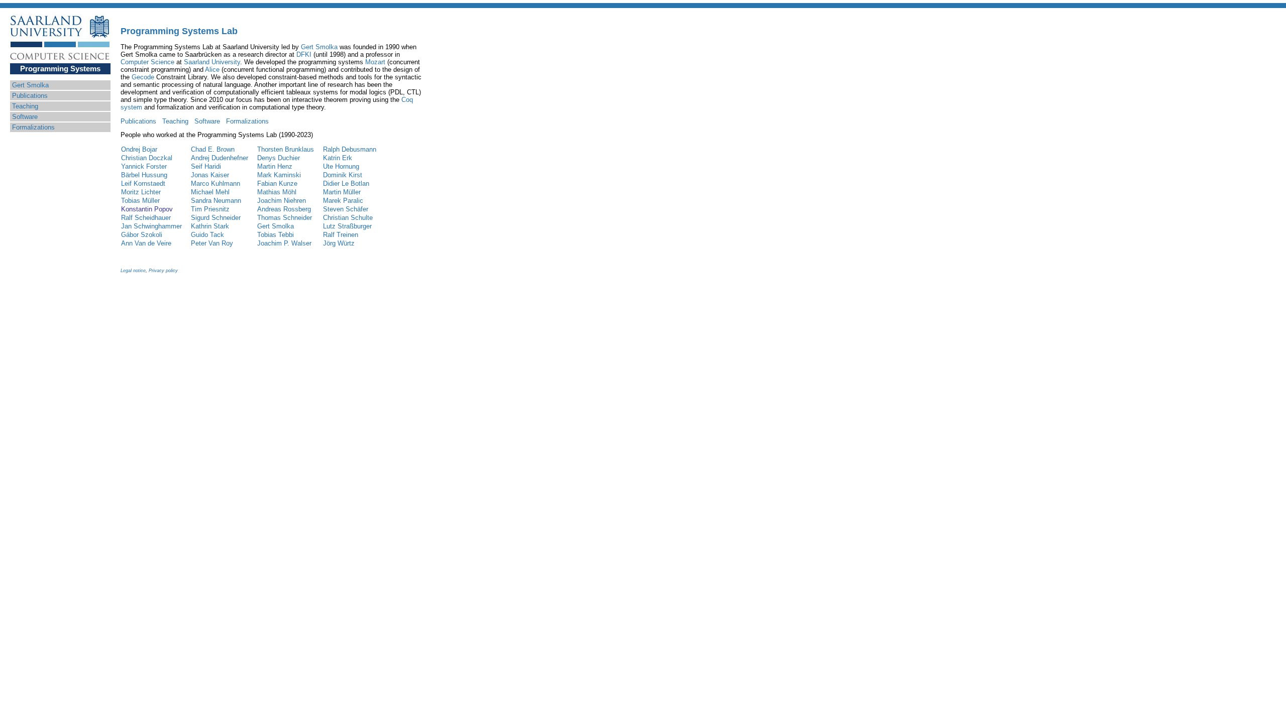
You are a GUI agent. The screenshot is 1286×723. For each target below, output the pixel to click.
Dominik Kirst (342, 175)
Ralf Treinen (340, 234)
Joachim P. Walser (284, 243)
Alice (212, 69)
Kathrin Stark (210, 226)
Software (25, 116)
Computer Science (147, 62)
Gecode (143, 77)
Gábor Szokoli (141, 234)
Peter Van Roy (212, 243)
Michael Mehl (210, 192)
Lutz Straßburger (347, 226)
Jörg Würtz (339, 243)
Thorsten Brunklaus (285, 149)
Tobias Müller (140, 200)
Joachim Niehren (281, 200)
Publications (30, 95)
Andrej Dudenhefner (219, 158)
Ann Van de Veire (146, 243)
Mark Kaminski (279, 175)
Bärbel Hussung (144, 175)
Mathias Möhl (276, 192)
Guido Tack (207, 234)
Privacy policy (163, 270)
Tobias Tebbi (275, 234)
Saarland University (212, 62)
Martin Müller (342, 192)
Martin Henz (274, 166)
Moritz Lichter (141, 192)
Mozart (375, 62)
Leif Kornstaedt (143, 183)
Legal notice (133, 270)
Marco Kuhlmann (215, 183)
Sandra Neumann (216, 200)
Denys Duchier (278, 158)
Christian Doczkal (146, 158)
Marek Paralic (343, 200)
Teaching (25, 106)
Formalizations (33, 127)
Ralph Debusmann (349, 149)
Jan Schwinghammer (151, 226)
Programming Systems (60, 68)
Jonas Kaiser (210, 175)
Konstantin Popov (147, 209)
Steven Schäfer (345, 209)
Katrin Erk (337, 158)
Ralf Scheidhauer (146, 217)
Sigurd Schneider (216, 217)
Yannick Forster (144, 166)
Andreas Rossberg (284, 209)
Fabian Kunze (277, 183)
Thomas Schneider (284, 217)
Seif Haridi (206, 166)
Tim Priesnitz (210, 209)
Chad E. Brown (213, 149)
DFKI (303, 54)
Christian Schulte (348, 217)
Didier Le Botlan (346, 183)
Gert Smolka (30, 85)
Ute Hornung (341, 166)
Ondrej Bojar (139, 149)
